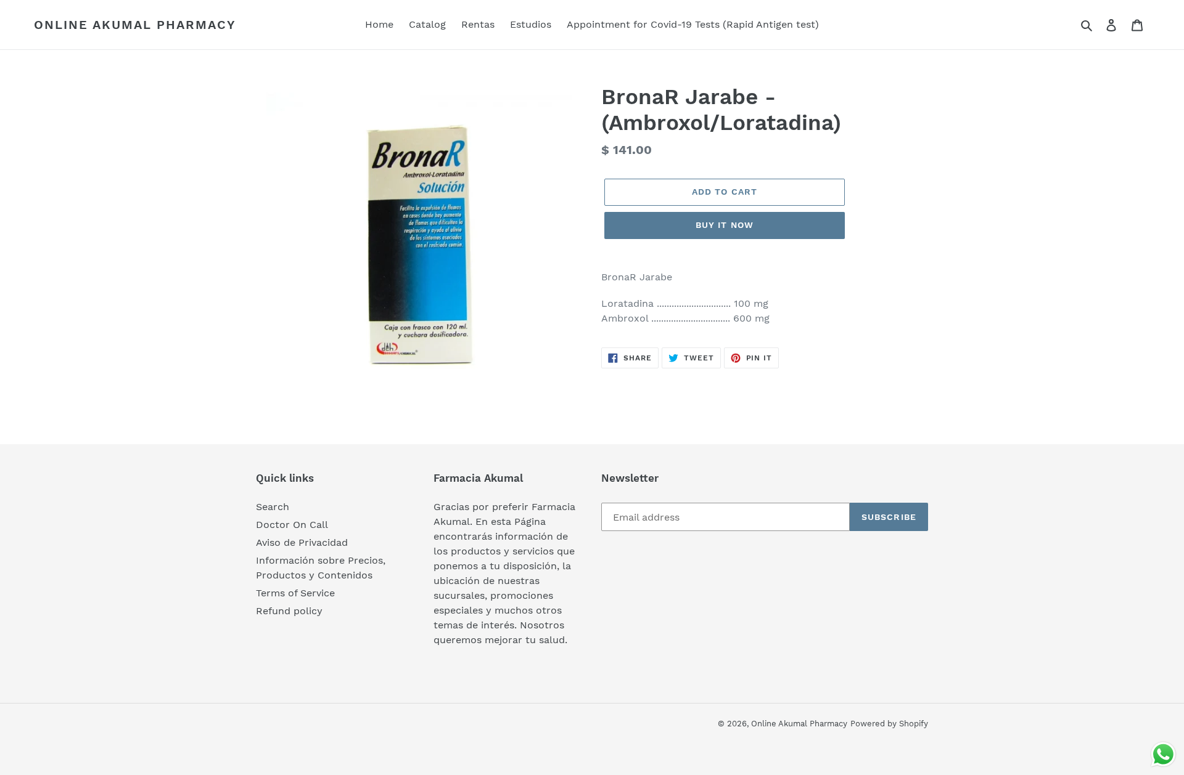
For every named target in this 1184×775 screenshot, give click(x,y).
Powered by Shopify (889, 723)
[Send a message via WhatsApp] (1163, 754)
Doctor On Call (292, 524)
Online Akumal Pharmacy (135, 24)
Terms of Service (295, 593)
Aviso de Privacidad (302, 542)
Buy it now (725, 225)
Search (272, 507)
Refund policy (289, 611)
